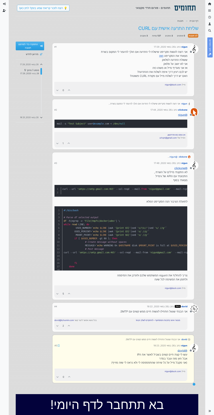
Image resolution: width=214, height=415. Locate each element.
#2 (55, 109)
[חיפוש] (210, 30)
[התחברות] (4, 4)
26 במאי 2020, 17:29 (164, 46)
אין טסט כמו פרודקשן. (176, 134)
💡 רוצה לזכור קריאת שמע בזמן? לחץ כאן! (43, 8)
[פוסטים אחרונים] (210, 17)
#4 (55, 306)
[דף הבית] (210, 4)
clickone (182, 109)
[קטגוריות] (210, 10)
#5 (56, 345)
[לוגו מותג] (185, 8)
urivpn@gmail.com (168, 137)
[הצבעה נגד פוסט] (57, 90)
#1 (55, 46)
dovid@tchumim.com (64, 320)
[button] (210, 411)
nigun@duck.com (173, 84)
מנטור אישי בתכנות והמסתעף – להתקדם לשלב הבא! (158, 320)
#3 (55, 163)
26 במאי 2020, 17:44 (160, 109)
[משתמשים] (210, 24)
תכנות (192, 35)
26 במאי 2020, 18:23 (164, 345)
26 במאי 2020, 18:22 (157, 306)
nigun (184, 46)
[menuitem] (4, 4)
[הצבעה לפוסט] (69, 90)
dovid (184, 306)
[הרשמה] (4, 10)
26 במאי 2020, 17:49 (164, 163)
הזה (161, 55)
